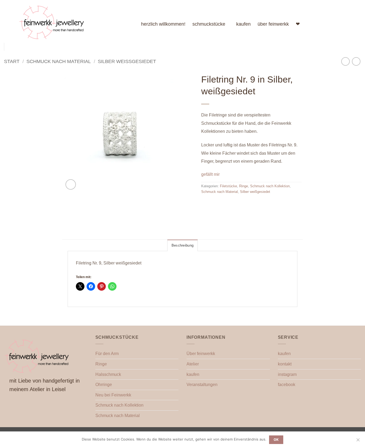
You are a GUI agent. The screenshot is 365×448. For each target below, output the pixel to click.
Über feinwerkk (201, 353)
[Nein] (358, 441)
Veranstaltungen (202, 384)
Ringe (243, 186)
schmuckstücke (208, 24)
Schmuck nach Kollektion (270, 186)
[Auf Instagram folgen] (330, 24)
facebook (286, 384)
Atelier (193, 364)
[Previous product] (356, 61)
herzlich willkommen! (163, 24)
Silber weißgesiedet (127, 61)
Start (12, 61)
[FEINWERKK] (76, 21)
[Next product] (345, 61)
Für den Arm (107, 353)
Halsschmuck (108, 374)
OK (276, 440)
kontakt (285, 364)
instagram (287, 374)
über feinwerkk (273, 24)
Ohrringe (103, 384)
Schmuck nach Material (58, 61)
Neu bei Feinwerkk (113, 395)
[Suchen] (343, 24)
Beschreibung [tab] (182, 245)
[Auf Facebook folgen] (323, 24)
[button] (70, 184)
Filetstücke (228, 186)
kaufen (243, 24)
